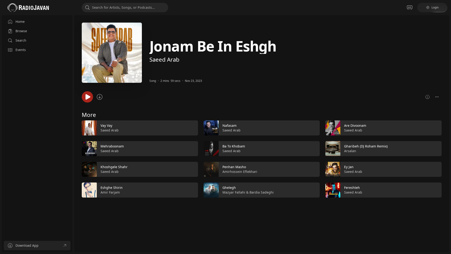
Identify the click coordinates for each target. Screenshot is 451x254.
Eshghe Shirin (112, 187)
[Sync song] (99, 97)
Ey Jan (349, 167)
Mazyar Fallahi (233, 192)
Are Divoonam (355, 125)
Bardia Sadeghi (261, 192)
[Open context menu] (437, 97)
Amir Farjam (110, 192)
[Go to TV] (409, 7)
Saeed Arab (164, 59)
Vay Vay (106, 125)
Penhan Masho (234, 167)
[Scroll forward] (446, 158)
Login (435, 7)
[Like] (191, 128)
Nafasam (229, 125)
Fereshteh (352, 187)
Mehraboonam (112, 146)
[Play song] (87, 97)
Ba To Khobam (233, 146)
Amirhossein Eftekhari (239, 171)
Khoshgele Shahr (114, 167)
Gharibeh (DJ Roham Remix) (366, 146)
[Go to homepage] (28, 7)
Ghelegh (229, 187)
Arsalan (350, 151)
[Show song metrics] (427, 97)
